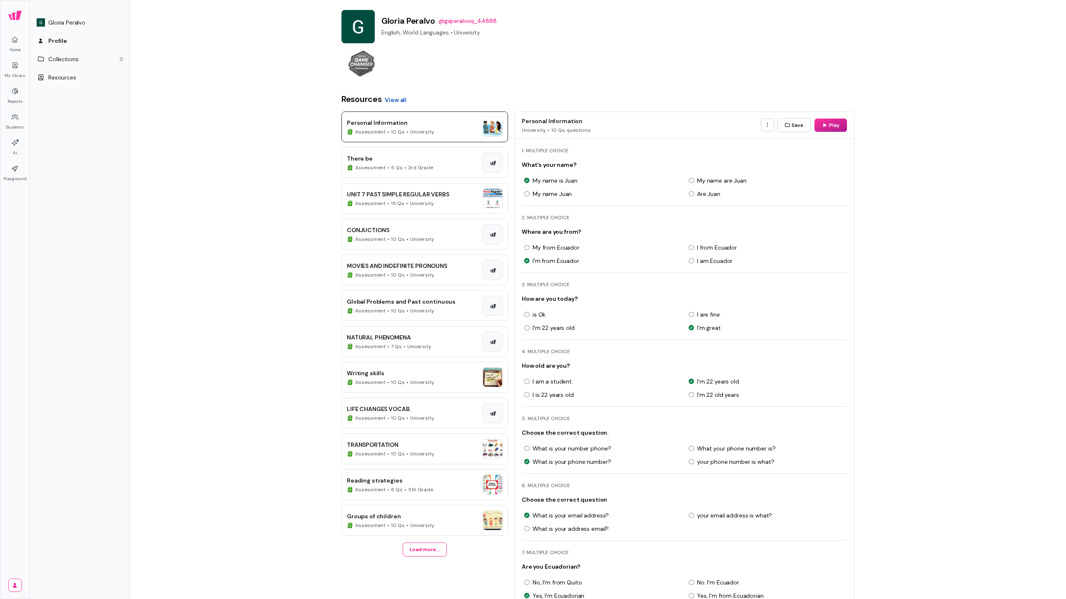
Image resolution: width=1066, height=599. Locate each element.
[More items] (767, 124)
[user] (15, 585)
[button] (80, 22)
